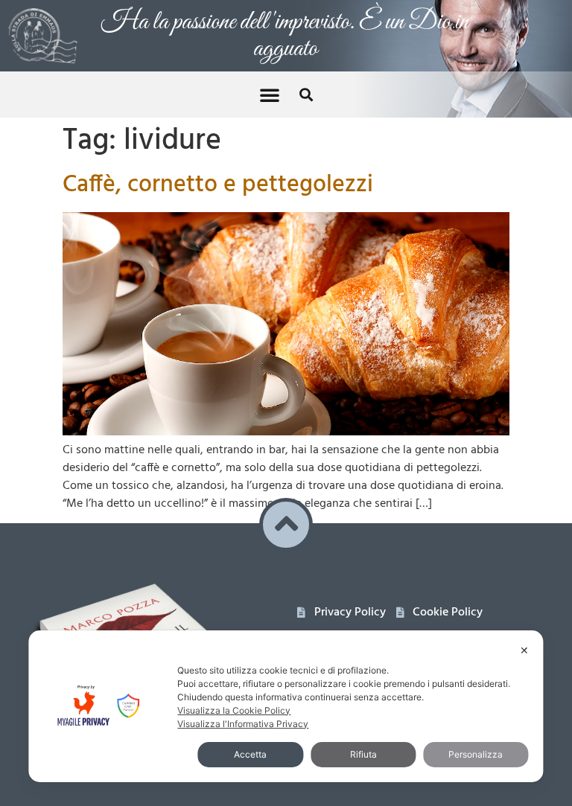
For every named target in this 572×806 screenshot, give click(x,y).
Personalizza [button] (475, 754)
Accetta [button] (250, 754)
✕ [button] (524, 650)
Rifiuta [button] (363, 754)
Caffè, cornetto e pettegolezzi (218, 185)
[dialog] (285, 706)
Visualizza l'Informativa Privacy (242, 723)
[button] (269, 94)
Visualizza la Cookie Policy (233, 710)
